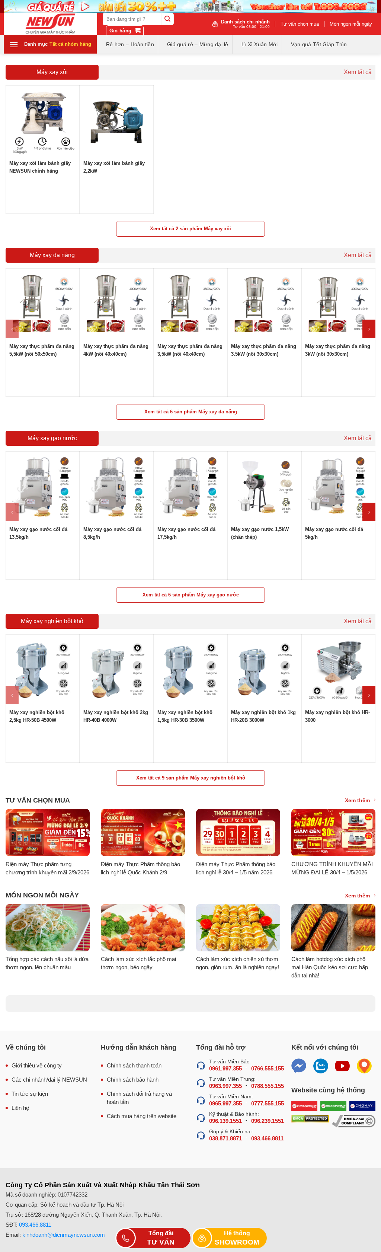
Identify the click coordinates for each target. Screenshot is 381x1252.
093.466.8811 (267, 1138)
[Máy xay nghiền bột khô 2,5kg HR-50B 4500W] (42, 671)
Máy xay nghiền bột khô (52, 621)
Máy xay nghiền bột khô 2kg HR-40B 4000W (115, 716)
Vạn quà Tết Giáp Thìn (319, 44)
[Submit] (167, 19)
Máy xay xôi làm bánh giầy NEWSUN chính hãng (40, 167)
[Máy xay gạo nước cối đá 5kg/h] (338, 488)
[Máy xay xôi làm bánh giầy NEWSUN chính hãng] (42, 122)
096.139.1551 (225, 1121)
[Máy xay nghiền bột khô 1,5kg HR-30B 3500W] (190, 671)
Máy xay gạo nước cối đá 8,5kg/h (112, 533)
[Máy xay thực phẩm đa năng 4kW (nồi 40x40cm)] (116, 305)
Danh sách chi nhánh (245, 24)
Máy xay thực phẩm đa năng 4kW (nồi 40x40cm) (115, 350)
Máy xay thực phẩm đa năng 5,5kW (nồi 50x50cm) (41, 350)
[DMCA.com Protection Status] (310, 1121)
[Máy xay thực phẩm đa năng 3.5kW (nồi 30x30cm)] (264, 305)
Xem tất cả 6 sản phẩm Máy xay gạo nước (191, 595)
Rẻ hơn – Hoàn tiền (130, 44)
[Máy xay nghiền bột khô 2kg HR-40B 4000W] (116, 671)
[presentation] (12, 329)
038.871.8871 (225, 1138)
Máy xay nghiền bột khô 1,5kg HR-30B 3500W (184, 716)
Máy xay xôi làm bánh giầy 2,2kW (114, 167)
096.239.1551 (267, 1121)
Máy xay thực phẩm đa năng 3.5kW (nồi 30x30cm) (263, 350)
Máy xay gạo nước (52, 438)
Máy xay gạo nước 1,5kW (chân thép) (260, 533)
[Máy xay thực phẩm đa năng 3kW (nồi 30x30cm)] (338, 305)
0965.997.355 (225, 1103)
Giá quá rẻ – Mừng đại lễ (197, 44)
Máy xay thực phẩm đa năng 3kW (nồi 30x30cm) (337, 350)
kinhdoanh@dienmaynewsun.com (63, 1235)
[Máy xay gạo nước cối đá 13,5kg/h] (42, 488)
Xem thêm (357, 800)
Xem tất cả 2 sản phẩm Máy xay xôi (190, 228)
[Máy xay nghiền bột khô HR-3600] (338, 671)
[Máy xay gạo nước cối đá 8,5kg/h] (116, 488)
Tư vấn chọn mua (300, 24)
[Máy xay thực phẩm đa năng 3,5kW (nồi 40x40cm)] (190, 305)
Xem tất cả (358, 72)
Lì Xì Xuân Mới (259, 44)
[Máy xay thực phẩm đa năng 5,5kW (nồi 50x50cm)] (42, 305)
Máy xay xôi (52, 72)
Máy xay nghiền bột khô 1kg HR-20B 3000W (263, 716)
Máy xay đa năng (52, 255)
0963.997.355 (225, 1086)
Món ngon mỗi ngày (351, 24)
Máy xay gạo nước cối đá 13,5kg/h (38, 533)
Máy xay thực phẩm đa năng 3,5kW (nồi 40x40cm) (189, 350)
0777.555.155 (267, 1103)
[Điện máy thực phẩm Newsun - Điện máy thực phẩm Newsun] (50, 24)
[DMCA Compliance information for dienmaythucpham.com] (353, 1121)
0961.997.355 (225, 1068)
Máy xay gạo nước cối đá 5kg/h (334, 533)
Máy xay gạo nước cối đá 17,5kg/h (186, 533)
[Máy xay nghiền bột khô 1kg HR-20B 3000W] (264, 671)
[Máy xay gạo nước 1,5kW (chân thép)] (264, 488)
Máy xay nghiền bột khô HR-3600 (337, 716)
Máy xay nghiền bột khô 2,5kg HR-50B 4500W (36, 716)
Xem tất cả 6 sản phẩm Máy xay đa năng (190, 411)
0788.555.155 (267, 1086)
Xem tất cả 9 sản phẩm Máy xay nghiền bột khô (190, 778)
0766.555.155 (267, 1068)
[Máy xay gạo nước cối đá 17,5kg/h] (190, 488)
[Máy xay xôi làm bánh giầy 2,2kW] (116, 122)
